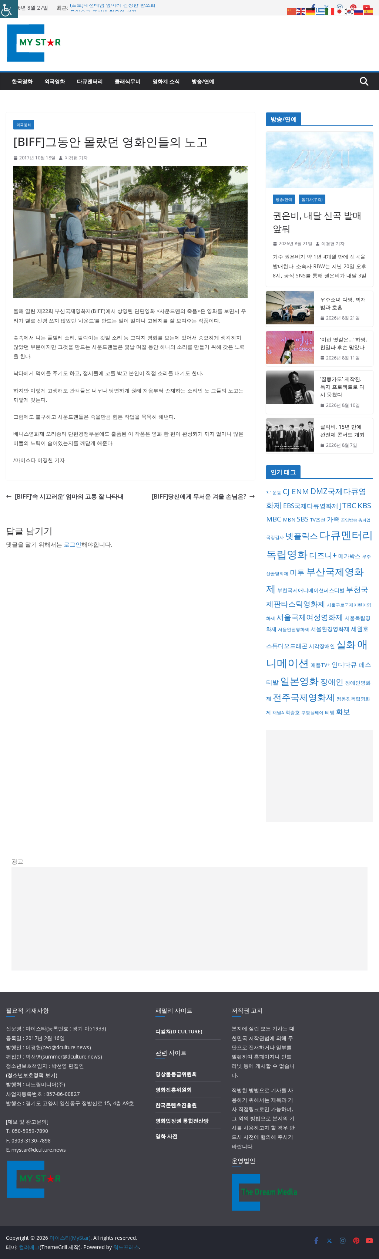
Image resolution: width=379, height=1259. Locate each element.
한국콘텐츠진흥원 (176, 1104)
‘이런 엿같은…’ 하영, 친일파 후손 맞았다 (343, 343)
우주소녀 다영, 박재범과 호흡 (343, 303)
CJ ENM (296, 491)
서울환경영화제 (330, 628)
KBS (364, 505)
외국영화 (54, 81)
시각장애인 (322, 645)
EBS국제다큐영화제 (310, 505)
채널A (278, 712)
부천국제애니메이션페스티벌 (311, 590)
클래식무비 (128, 81)
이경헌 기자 (76, 158)
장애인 (331, 681)
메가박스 (349, 556)
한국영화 (22, 81)
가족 (333, 519)
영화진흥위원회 (173, 1089)
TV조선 (317, 519)
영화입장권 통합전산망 (182, 1120)
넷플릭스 (301, 535)
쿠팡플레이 (312, 712)
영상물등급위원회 (176, 1073)
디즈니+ (323, 555)
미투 (297, 572)
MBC (273, 519)
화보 (343, 711)
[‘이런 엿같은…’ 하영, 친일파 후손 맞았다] (290, 349)
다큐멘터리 (90, 81)
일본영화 (299, 681)
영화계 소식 (166, 81)
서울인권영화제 (293, 629)
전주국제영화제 (304, 697)
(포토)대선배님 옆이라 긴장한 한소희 (112, 7)
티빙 (330, 712)
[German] (311, 11)
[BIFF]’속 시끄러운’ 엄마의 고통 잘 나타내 (69, 496)
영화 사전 (166, 1136)
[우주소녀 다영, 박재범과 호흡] (290, 309)
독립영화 (287, 554)
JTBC (348, 505)
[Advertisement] (319, 776)
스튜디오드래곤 (287, 646)
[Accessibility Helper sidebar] (9, 9)
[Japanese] (340, 11)
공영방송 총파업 (355, 520)
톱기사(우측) (312, 199)
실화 (346, 644)
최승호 (292, 712)
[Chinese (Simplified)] (291, 11)
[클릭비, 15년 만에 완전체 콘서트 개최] (290, 436)
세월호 (360, 629)
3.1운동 (273, 492)
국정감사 (275, 537)
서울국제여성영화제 (309, 617)
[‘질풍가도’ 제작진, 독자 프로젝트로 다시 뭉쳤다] (290, 392)
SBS (303, 518)
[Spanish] (368, 11)
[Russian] (359, 11)
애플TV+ (320, 664)
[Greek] (320, 11)
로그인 (72, 544)
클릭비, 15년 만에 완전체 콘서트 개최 (342, 430)
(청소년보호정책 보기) (31, 1075)
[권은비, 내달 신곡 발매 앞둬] (319, 160)
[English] (301, 11)
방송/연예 (203, 81)
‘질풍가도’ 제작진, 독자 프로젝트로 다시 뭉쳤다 (342, 386)
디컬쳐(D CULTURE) (178, 1031)
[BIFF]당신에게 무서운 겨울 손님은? (199, 496)
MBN (289, 519)
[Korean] (349, 11)
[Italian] (330, 11)
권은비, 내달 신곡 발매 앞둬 (317, 221)
